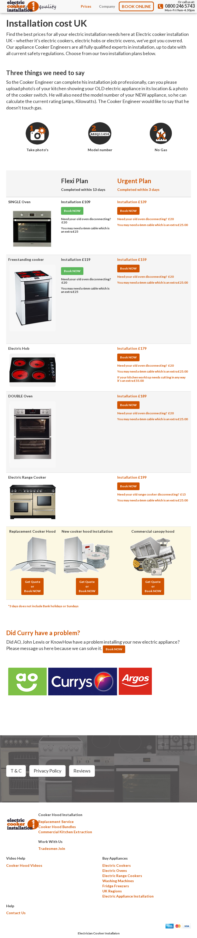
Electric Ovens (114, 870)
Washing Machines (118, 881)
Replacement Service (56, 821)
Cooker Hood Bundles (57, 826)
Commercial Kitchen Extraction (65, 832)
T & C (16, 771)
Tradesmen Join (51, 848)
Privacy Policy (47, 771)
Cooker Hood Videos (24, 865)
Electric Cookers (116, 865)
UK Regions (112, 891)
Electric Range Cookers (122, 875)
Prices (86, 6)
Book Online (136, 6)
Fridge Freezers (115, 886)
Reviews (82, 771)
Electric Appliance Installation (128, 896)
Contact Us (16, 913)
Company (107, 6)
